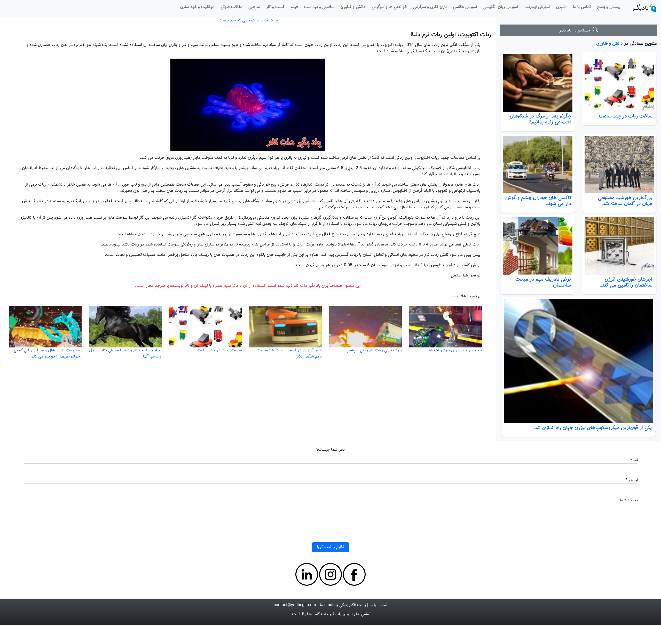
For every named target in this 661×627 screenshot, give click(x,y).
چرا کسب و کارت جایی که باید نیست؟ (248, 20)
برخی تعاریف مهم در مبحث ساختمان (543, 282)
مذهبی (254, 7)
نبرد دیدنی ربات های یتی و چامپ (374, 350)
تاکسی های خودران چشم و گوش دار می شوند (538, 201)
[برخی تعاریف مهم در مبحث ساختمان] (537, 246)
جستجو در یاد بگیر (576, 30)
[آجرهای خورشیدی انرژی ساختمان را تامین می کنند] (619, 246)
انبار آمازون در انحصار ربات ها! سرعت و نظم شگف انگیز (288, 353)
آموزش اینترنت (537, 7)
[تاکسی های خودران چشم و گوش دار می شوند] (537, 165)
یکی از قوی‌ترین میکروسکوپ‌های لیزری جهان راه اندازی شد (593, 428)
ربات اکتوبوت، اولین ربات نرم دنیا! (450, 34)
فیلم (294, 7)
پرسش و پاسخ (608, 7)
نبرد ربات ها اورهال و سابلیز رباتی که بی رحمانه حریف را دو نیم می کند (48, 353)
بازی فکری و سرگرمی (430, 7)
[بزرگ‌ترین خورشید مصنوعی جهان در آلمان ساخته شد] (619, 165)
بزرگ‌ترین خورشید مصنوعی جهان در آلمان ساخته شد (625, 201)
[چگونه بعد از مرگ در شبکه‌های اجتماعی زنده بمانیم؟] (537, 83)
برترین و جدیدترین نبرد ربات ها (455, 350)
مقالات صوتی (231, 7)
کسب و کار (275, 7)
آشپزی (561, 7)
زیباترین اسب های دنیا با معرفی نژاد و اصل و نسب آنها (125, 353)
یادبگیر (640, 8)
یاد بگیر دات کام (327, 614)
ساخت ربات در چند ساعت (625, 116)
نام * (634, 460)
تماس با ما (582, 7)
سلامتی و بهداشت (319, 7)
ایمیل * (632, 480)
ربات (456, 296)
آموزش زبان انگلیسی (500, 7)
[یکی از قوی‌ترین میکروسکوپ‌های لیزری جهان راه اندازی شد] (578, 361)
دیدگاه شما (629, 500)
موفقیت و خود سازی (197, 7)
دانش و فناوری (353, 7)
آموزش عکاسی (465, 7)
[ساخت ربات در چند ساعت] (619, 83)
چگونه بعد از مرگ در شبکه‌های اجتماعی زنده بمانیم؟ (540, 119)
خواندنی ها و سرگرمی (389, 7)
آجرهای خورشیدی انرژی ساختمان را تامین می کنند (626, 282)
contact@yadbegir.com (295, 605)
